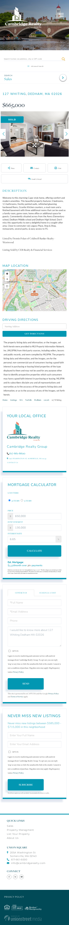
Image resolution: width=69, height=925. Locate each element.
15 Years (27, 500)
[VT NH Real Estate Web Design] (34, 918)
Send (25, 683)
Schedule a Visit (47, 592)
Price (10, 510)
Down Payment (15, 522)
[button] (63, 59)
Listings (13, 399)
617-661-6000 (19, 859)
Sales (8, 78)
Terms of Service (17, 696)
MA (21, 399)
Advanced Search (37, 66)
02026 (46, 399)
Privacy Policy (18, 672)
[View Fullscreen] (7, 286)
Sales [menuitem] (10, 825)
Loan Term (13, 493)
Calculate (34, 550)
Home (5, 399)
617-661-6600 (17, 453)
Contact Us (12, 462)
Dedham (37, 399)
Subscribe (26, 784)
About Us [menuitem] (12, 837)
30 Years (15, 500)
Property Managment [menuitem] (20, 829)
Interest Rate (15, 533)
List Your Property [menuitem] (18, 833)
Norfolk (28, 399)
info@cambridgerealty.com (28, 863)
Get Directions (34, 333)
